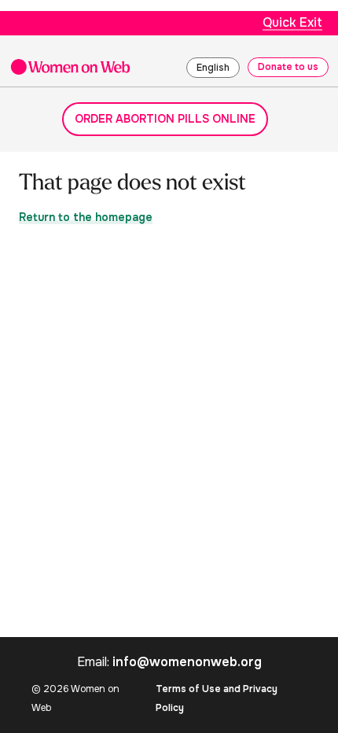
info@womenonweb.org (187, 662)
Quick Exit (292, 22)
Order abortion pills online (165, 119)
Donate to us (288, 67)
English (213, 67)
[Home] (70, 66)
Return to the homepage (85, 217)
